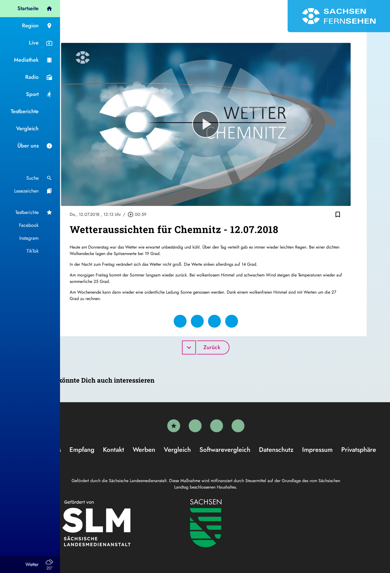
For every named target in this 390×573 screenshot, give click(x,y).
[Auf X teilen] (197, 321)
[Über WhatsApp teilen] (214, 321)
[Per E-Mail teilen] (231, 321)
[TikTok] (238, 425)
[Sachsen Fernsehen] (339, 16)
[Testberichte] (173, 425)
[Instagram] (216, 425)
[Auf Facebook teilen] (180, 321)
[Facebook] (195, 425)
